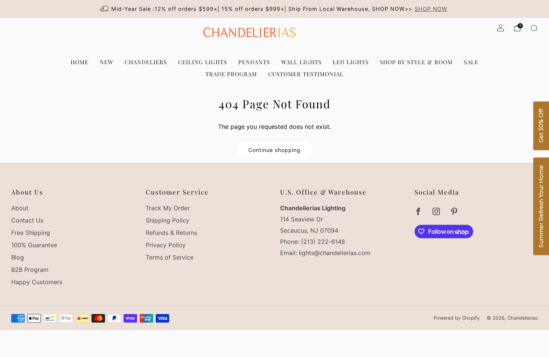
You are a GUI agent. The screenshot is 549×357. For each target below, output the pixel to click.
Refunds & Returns (171, 232)
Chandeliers (146, 62)
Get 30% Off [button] (541, 126)
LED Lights (351, 62)
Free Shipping (30, 232)
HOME (80, 62)
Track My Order (168, 208)
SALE (471, 62)
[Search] (534, 28)
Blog (17, 257)
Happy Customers (36, 282)
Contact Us (27, 220)
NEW (107, 62)
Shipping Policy (167, 220)
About (19, 208)
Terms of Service (169, 257)
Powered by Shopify (457, 318)
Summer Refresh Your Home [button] (541, 206)
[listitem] (274, 9)
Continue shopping (274, 150)
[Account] (500, 28)
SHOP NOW (431, 9)
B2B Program (30, 269)
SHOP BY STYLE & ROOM (416, 62)
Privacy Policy (166, 245)
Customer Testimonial (306, 74)
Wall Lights (301, 62)
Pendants (254, 62)
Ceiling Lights (202, 62)
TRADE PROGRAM (231, 74)
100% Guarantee (34, 245)
